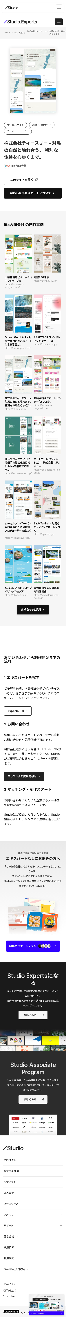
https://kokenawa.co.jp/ (18, 473)
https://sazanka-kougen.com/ (14, 286)
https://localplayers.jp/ (17, 537)
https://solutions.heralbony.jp (47, 471)
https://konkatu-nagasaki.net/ (43, 407)
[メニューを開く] (59, 7)
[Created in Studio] (11, 1311)
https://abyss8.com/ (16, 595)
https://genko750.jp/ (45, 280)
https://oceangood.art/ (18, 348)
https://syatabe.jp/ (44, 534)
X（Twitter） (10, 1290)
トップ (7, 32)
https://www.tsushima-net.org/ (47, 596)
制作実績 (18, 32)
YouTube (9, 1296)
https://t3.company (15, 409)
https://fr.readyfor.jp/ (45, 344)
